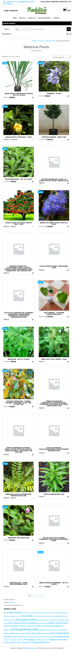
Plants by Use (50, 41)
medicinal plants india (18, 636)
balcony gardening (38, 613)
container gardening (28, 622)
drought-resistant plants (58, 622)
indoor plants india (33, 633)
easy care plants (11, 625)
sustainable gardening (42, 640)
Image (41, 629)
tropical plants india (58, 639)
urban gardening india (25, 642)
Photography (29, 639)
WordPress (45, 642)
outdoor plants (8, 640)
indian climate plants (50, 630)
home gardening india (24, 629)
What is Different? (44, 18)
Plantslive (12, 602)
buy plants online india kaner (47, 620)
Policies (56, 18)
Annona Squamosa (27, 613)
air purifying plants (13, 612)
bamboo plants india (61, 613)
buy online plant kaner (40, 616)
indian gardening (62, 630)
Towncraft (30, 648)
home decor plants (40, 626)
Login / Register (11, 11)
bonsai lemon (18, 616)
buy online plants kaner (56, 616)
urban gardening (10, 642)
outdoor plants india (18, 640)
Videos (37, 642)
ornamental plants (61, 636)
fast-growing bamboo (25, 626)
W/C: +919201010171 (9, 2)
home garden (54, 625)
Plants (40, 41)
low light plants (45, 633)
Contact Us (32, 18)
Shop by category (9, 23)
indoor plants (21, 633)
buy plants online (26, 619)
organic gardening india (45, 637)
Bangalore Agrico (9, 616)
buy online (26, 615)
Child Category (13, 623)
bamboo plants (48, 613)
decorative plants (42, 623)
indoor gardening (10, 633)
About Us (22, 18)
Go (69, 29)
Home (15, 18)
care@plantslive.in (24, 2)
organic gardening (31, 637)
